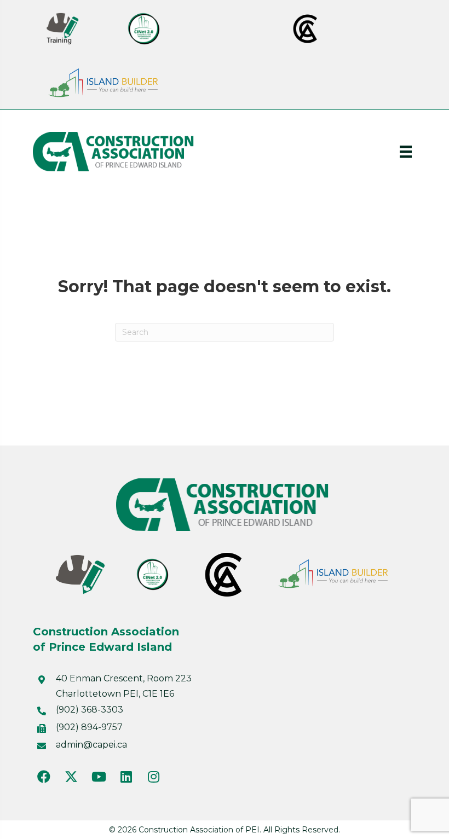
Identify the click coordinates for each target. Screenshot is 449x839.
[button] (44, 777)
